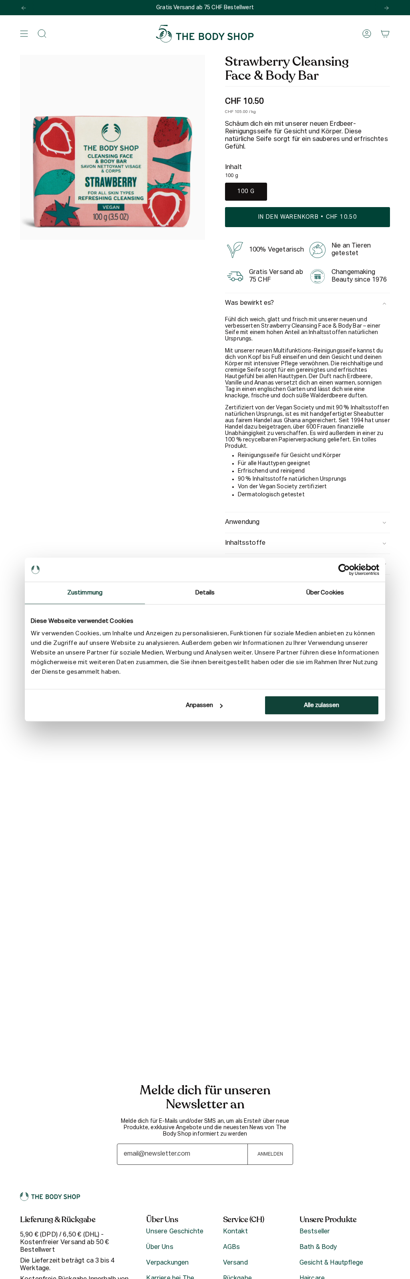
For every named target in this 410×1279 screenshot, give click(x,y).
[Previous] (23, 8)
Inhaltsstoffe (245, 543)
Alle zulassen (321, 705)
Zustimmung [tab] (84, 593)
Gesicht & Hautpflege (331, 1263)
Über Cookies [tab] (325, 593)
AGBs (231, 1247)
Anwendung (242, 522)
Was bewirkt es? (249, 303)
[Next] (386, 8)
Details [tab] (205, 593)
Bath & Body (318, 1247)
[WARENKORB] (385, 33)
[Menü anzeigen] (24, 33)
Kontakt (235, 1232)
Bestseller (314, 1232)
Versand (235, 1263)
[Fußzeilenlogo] (50, 1196)
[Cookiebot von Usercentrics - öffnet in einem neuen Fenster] (344, 570)
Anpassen (199, 705)
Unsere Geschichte (174, 1232)
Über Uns (159, 1247)
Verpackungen (167, 1263)
